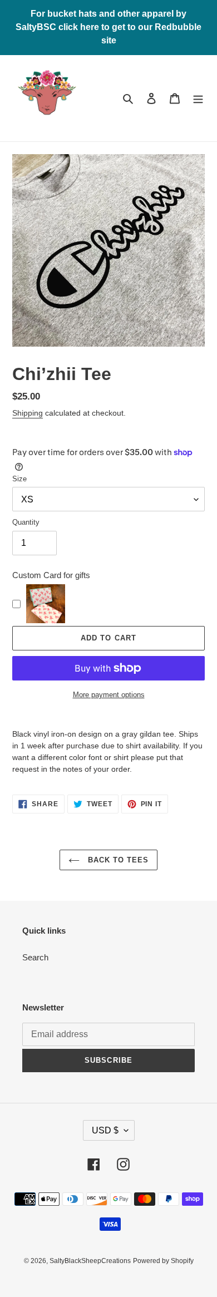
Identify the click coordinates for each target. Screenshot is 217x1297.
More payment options (109, 695)
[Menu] (198, 98)
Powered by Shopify (163, 1261)
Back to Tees (117, 860)
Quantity (26, 522)
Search (35, 957)
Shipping (27, 412)
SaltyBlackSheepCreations (90, 1261)
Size (19, 479)
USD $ (105, 1130)
